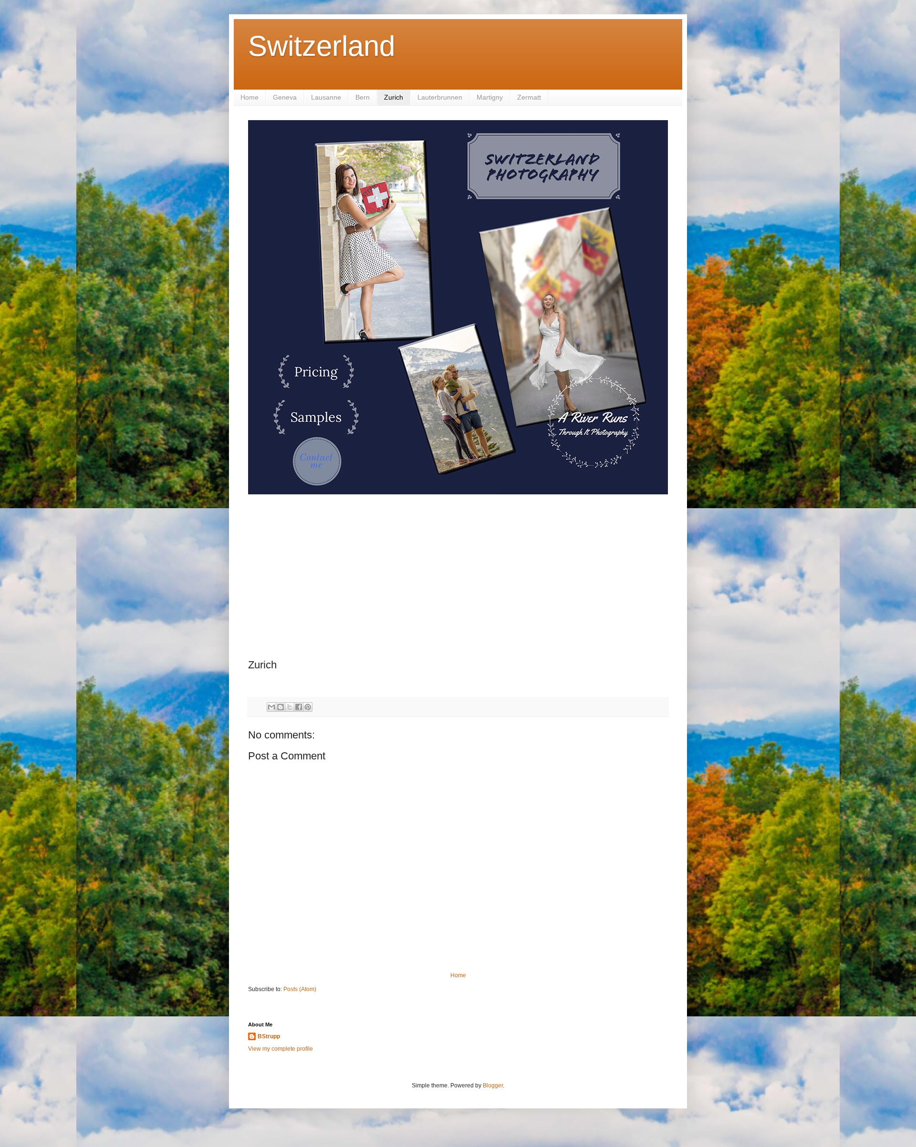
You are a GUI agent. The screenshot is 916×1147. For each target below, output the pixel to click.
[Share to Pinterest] (307, 707)
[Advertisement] (458, 578)
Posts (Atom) (299, 989)
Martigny (490, 97)
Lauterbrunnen (439, 97)
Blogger (493, 1085)
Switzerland (321, 46)
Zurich (393, 97)
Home (249, 97)
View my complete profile (280, 1048)
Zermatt (529, 97)
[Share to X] (289, 707)
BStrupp (269, 1036)
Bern (362, 97)
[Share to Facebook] (298, 707)
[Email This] (271, 707)
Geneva (285, 97)
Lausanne (326, 97)
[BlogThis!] (280, 707)
